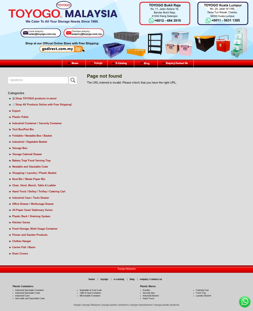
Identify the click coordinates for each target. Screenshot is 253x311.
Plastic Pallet (20, 116)
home (92, 279)
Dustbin (146, 290)
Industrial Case (22, 295)
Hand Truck (148, 298)
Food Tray (201, 293)
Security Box (149, 293)
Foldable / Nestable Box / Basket (32, 135)
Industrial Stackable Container (29, 290)
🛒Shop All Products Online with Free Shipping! (42, 104)
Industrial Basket (151, 295)
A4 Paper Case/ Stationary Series (32, 210)
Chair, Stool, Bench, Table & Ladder (34, 185)
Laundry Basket (203, 295)
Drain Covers (20, 253)
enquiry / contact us (151, 279)
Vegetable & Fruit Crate (91, 290)
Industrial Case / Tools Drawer (30, 197)
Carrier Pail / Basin (23, 247)
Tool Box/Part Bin (23, 129)
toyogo (104, 279)
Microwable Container (90, 295)
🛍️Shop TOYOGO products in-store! (34, 98)
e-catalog (119, 279)
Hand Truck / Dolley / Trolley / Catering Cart (38, 191)
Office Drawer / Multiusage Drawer (33, 203)
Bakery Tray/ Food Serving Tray (31, 160)
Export (16, 110)
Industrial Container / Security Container (37, 123)
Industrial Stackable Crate (27, 293)
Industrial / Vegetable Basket (29, 141)
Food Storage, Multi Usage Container (35, 228)
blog (132, 279)
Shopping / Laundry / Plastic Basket (34, 172)
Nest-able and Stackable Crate (30, 298)
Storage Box (19, 148)
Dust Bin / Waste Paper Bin (28, 179)
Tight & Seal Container (90, 293)
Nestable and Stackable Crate (30, 166)
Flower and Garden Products (29, 234)
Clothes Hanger (21, 241)
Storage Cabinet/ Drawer (27, 154)
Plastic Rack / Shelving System (31, 216)
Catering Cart (202, 290)
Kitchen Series (21, 222)
